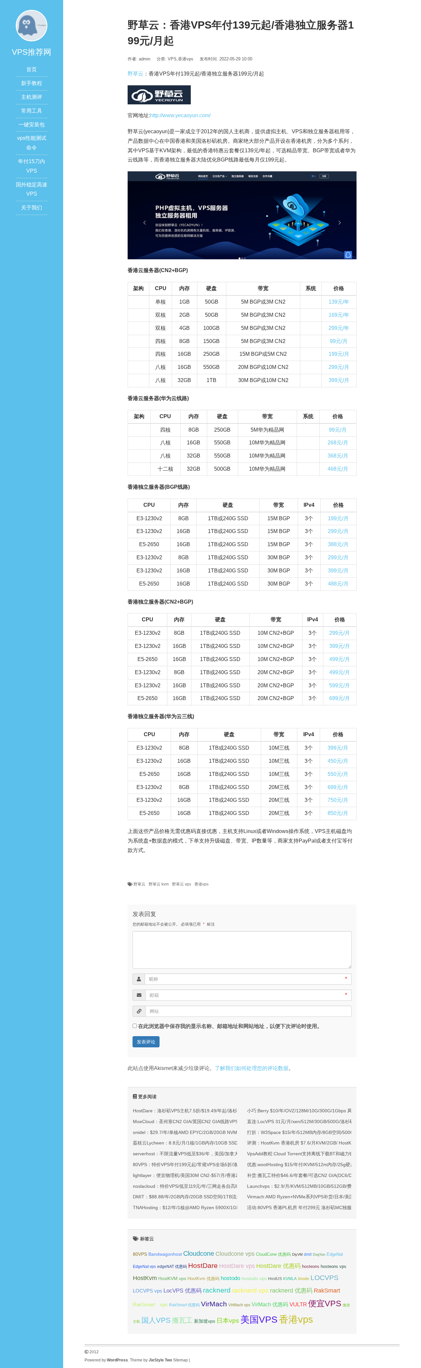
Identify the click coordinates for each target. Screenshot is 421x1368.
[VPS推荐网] (31, 25)
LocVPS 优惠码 (182, 1291)
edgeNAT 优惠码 (172, 1267)
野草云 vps (181, 884)
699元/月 (339, 698)
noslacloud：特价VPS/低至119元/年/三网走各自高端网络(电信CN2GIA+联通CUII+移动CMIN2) (229, 1186)
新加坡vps (204, 1321)
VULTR (298, 1304)
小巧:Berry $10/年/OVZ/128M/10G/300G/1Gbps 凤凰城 (304, 1110)
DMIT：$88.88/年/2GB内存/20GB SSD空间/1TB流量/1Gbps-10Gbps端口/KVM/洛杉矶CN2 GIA (230, 1196)
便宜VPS (324, 1303)
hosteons (310, 1266)
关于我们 (31, 207)
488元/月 (338, 584)
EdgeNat (335, 1254)
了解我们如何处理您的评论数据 (251, 1068)
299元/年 (339, 328)
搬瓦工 (182, 1320)
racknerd (217, 1290)
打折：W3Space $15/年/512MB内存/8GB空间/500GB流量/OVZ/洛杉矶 (319, 1132)
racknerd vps (250, 1290)
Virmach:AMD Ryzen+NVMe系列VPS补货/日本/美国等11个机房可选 (316, 1196)
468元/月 (338, 469)
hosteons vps (333, 1266)
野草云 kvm (159, 884)
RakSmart (327, 1290)
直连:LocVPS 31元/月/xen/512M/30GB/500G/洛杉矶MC (304, 1121)
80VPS (140, 1254)
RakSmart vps (150, 1304)
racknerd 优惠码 (291, 1290)
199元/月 (339, 354)
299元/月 (339, 367)
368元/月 (338, 456)
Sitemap (180, 1360)
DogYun (319, 1254)
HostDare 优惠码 (278, 1266)
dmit (307, 1254)
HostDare (203, 1265)
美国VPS (259, 1320)
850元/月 (338, 813)
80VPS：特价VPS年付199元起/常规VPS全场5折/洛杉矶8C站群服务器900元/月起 (216, 1164)
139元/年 (339, 302)
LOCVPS (324, 1277)
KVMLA (290, 1278)
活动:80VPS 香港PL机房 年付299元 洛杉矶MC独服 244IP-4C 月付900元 (321, 1207)
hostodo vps (254, 1278)
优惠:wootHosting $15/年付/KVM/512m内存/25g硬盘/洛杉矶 (308, 1164)
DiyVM (297, 1254)
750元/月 (338, 800)
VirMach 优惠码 (270, 1304)
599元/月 (339, 685)
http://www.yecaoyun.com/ (180, 115)
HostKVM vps (172, 1278)
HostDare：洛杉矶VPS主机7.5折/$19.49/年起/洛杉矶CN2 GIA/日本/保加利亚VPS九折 (221, 1110)
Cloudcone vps (235, 1253)
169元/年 (339, 315)
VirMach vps (239, 1305)
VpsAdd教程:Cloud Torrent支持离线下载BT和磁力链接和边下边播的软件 (321, 1153)
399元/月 (339, 380)
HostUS (275, 1278)
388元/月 (338, 544)
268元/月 (338, 442)
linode (303, 1278)
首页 (31, 69)
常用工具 (31, 111)
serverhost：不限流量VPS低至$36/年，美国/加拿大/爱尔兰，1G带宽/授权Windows (218, 1153)
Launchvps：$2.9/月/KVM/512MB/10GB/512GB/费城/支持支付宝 (314, 1186)
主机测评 (31, 97)
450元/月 (338, 761)
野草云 (135, 73)
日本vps (227, 1320)
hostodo (230, 1278)
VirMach (214, 1304)
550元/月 (338, 774)
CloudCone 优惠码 (273, 1254)
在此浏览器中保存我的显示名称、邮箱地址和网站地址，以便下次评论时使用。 (230, 1026)
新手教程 (31, 83)
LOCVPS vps (147, 1290)
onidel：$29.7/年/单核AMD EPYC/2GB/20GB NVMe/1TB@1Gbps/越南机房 (210, 1132)
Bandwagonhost (165, 1254)
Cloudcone (198, 1253)
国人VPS (156, 1320)
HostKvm (145, 1278)
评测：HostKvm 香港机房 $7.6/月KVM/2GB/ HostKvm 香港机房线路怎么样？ (326, 1142)
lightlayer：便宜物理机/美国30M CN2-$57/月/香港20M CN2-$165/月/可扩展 (210, 1175)
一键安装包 (31, 124)
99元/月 (339, 341)
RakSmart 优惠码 (184, 1305)
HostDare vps (237, 1266)
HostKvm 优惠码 (203, 1278)
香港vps (185, 58)
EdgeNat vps (144, 1267)
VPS (172, 58)
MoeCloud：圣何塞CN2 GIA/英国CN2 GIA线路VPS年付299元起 (198, 1121)
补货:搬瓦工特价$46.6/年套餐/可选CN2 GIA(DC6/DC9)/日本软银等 (315, 1175)
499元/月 (339, 659)
